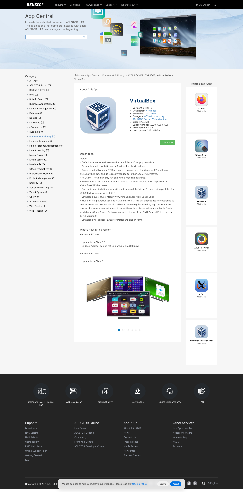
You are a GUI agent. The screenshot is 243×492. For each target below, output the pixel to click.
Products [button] (59, 4)
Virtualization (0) (38, 201)
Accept (176, 484)
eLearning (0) (36, 131)
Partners (177, 446)
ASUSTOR (151, 113)
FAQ (27, 459)
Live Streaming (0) (39, 150)
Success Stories (132, 455)
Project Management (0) (42, 178)
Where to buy (180, 437)
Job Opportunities (182, 428)
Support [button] (110, 4)
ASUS (176, 441)
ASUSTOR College (84, 432)
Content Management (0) (42, 108)
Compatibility (32, 441)
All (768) (34, 80)
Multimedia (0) (37, 164)
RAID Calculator (33, 446)
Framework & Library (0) (42, 136)
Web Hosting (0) (38, 210)
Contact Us (130, 437)
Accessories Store (182, 432)
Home (80, 75)
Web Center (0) (37, 206)
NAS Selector (32, 432)
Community (80, 437)
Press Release (131, 441)
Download (169, 142)
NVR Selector (32, 437)
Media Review (131, 446)
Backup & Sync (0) (39, 90)
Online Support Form (36, 450)
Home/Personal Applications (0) (46, 145)
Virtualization (159, 119)
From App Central (83, 441)
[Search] (215, 5)
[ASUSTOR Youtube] (189, 483)
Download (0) (36, 122)
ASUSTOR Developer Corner (89, 446)
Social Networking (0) (41, 187)
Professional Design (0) (41, 173)
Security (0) (35, 182)
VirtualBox (151, 110)
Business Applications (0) (42, 103)
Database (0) (36, 113)
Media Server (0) (38, 159)
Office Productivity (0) (41, 169)
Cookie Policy (140, 483)
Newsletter (129, 450)
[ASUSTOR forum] (195, 483)
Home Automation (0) (41, 141)
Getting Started (33, 455)
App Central (93, 75)
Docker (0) (35, 117)
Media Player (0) (38, 155)
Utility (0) (34, 196)
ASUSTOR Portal (142, 119)
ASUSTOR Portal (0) (40, 85)
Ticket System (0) (38, 192)
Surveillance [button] (93, 4)
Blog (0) (33, 94)
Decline (163, 484)
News (127, 432)
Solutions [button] (75, 4)
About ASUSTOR (132, 428)
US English (204, 4)
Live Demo (80, 428)
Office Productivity (154, 116)
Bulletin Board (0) (38, 99)
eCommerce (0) (37, 127)
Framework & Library (113, 75)
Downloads (31, 428)
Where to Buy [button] (128, 4)
